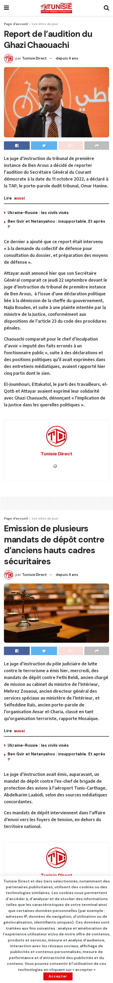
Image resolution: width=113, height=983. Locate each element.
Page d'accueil (16, 24)
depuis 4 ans (67, 58)
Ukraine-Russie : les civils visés (38, 212)
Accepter (58, 976)
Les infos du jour (45, 24)
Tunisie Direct (34, 58)
